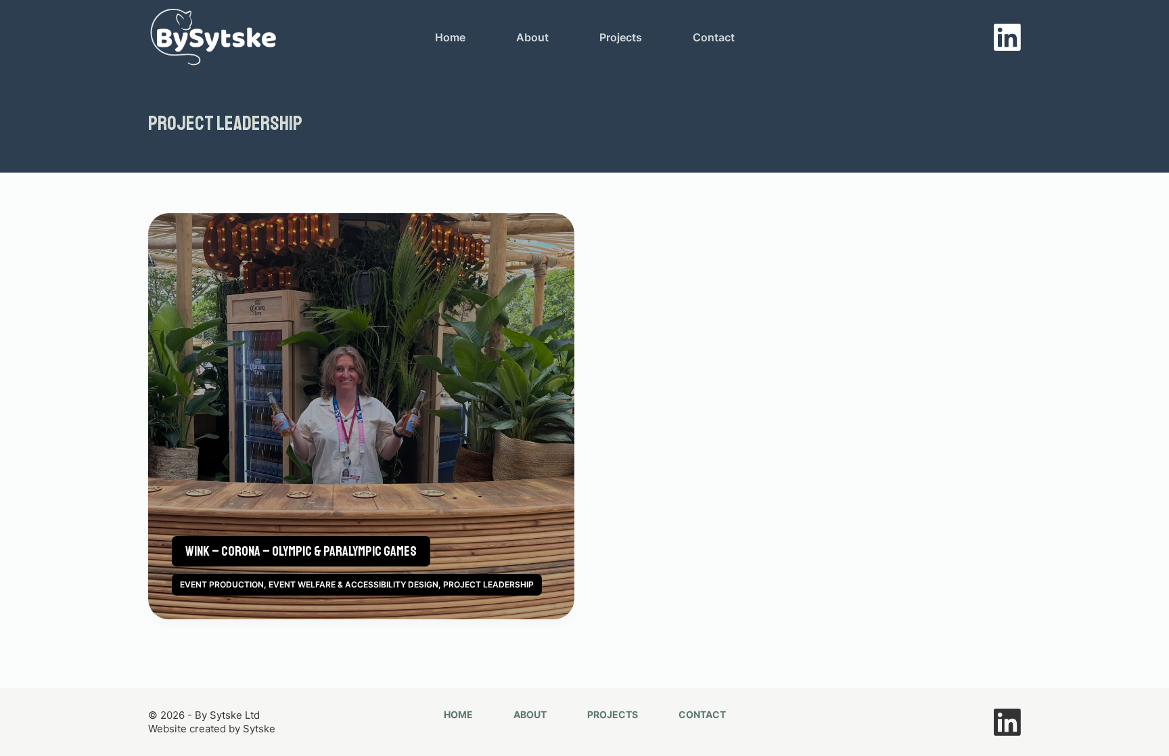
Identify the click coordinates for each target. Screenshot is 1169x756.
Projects (620, 37)
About (532, 37)
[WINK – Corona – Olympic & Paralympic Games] (361, 416)
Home (450, 37)
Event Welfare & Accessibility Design (353, 584)
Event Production (222, 584)
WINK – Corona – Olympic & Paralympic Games (301, 551)
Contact (714, 37)
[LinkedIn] (1007, 37)
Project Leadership (488, 584)
